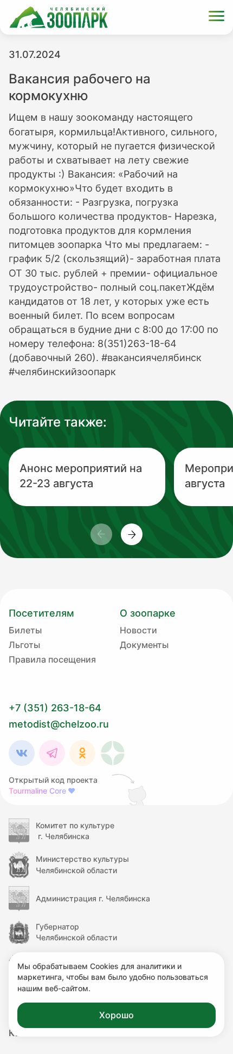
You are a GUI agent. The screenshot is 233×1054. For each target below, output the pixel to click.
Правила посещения (52, 659)
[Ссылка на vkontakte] (22, 753)
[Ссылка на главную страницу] (58, 17)
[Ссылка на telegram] (52, 753)
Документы (144, 644)
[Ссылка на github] (130, 789)
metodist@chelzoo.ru (59, 724)
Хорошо (116, 1015)
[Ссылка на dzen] (113, 753)
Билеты (25, 630)
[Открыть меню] (216, 17)
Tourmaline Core (42, 790)
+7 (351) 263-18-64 (55, 707)
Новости (138, 630)
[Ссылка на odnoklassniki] (82, 753)
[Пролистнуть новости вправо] (132, 534)
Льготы (24, 644)
